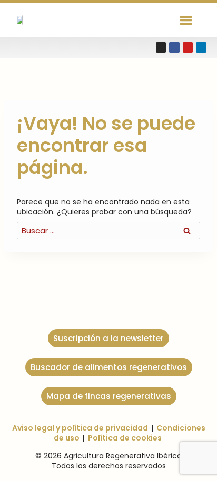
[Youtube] (188, 47)
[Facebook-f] (174, 47)
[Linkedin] (201, 47)
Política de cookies (125, 438)
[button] (185, 19)
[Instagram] (161, 47)
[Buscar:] (108, 231)
